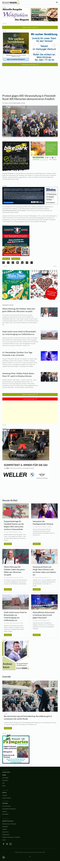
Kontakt (4, 829)
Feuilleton (5, 780)
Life (3, 783)
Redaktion (5, 826)
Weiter (54, 266)
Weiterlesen (8, 728)
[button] (57, 2)
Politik (23, 103)
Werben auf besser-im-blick (29, 27)
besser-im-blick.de (7, 821)
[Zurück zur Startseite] (11, 2)
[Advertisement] (30, 79)
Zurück (5, 266)
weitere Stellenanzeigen (29, 399)
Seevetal (14, 258)
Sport (3, 786)
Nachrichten (6, 772)
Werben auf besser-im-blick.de (11, 837)
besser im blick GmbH (39, 852)
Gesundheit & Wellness (9, 809)
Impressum (5, 832)
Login (3, 840)
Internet (4, 811)
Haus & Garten (6, 806)
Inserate (4, 795)
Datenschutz (5, 834)
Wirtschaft (5, 778)
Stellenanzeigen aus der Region (28, 64)
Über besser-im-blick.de (9, 824)
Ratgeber (5, 803)
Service (4, 792)
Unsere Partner (6, 798)
